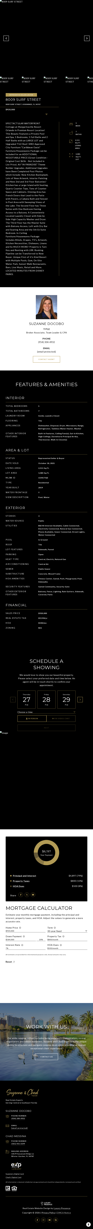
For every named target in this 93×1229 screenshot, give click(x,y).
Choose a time (25, 712)
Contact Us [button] (46, 1057)
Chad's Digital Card (13, 1177)
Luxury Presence (62, 1208)
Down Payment (14, 936)
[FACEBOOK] (37, 1220)
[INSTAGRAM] (43, 1220)
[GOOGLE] (55, 1220)
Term (50, 927)
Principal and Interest (24, 876)
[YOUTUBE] (49, 1220)
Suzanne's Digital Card (15, 1174)
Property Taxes (21, 881)
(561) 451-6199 (18, 1144)
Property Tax (54, 936)
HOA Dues (53, 945)
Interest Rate (13, 945)
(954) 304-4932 (46, 342)
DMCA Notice (64, 1212)
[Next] (80, 699)
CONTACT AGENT (46, 359)
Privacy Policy (48, 1212)
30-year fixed (54, 931)
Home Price (12, 927)
